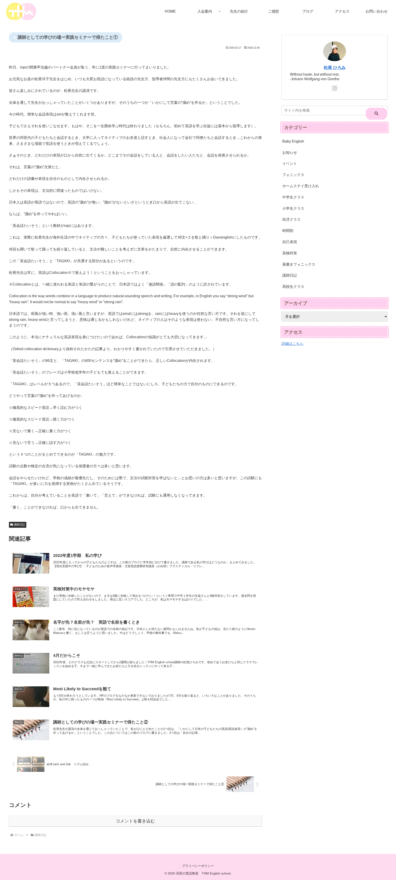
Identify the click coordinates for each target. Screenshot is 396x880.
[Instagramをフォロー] (335, 88)
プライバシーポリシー (198, 866)
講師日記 (19, 524)
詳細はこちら (292, 344)
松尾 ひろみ (335, 67)
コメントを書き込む (135, 821)
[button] (376, 114)
